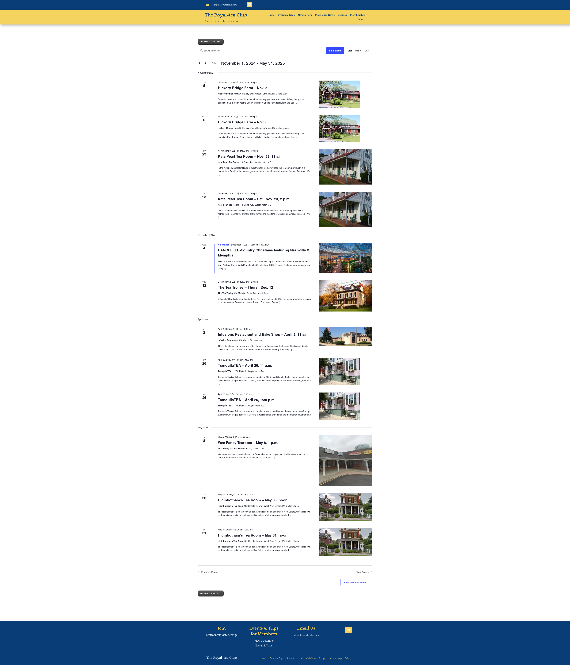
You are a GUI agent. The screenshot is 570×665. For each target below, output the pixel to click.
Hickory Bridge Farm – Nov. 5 (242, 87)
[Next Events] (205, 63)
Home (271, 15)
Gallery (361, 19)
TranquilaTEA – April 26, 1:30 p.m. (247, 399)
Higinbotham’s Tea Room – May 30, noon (253, 499)
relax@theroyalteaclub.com (224, 5)
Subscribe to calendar (355, 582)
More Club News (325, 15)
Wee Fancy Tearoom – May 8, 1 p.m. (248, 442)
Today (214, 63)
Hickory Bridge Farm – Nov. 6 (242, 121)
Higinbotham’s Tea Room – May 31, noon (253, 535)
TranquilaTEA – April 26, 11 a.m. (245, 365)
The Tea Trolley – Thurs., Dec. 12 (245, 287)
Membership (357, 15)
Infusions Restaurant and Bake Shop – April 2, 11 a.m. (263, 334)
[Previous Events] (199, 63)
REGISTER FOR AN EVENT (210, 42)
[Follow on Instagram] (249, 4)
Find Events (335, 50)
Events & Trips (286, 15)
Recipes (342, 15)
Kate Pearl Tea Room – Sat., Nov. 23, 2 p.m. (254, 198)
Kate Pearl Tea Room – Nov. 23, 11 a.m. (251, 156)
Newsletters (305, 15)
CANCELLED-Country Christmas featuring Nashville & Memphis (263, 252)
